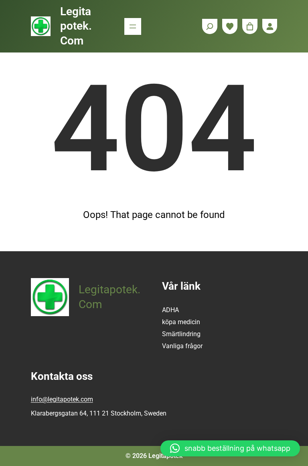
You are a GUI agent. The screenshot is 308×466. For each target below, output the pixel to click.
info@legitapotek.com (62, 399)
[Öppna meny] (132, 26)
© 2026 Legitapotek (154, 456)
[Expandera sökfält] (209, 26)
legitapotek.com (76, 26)
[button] (230, 448)
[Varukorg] (249, 26)
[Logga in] (269, 26)
